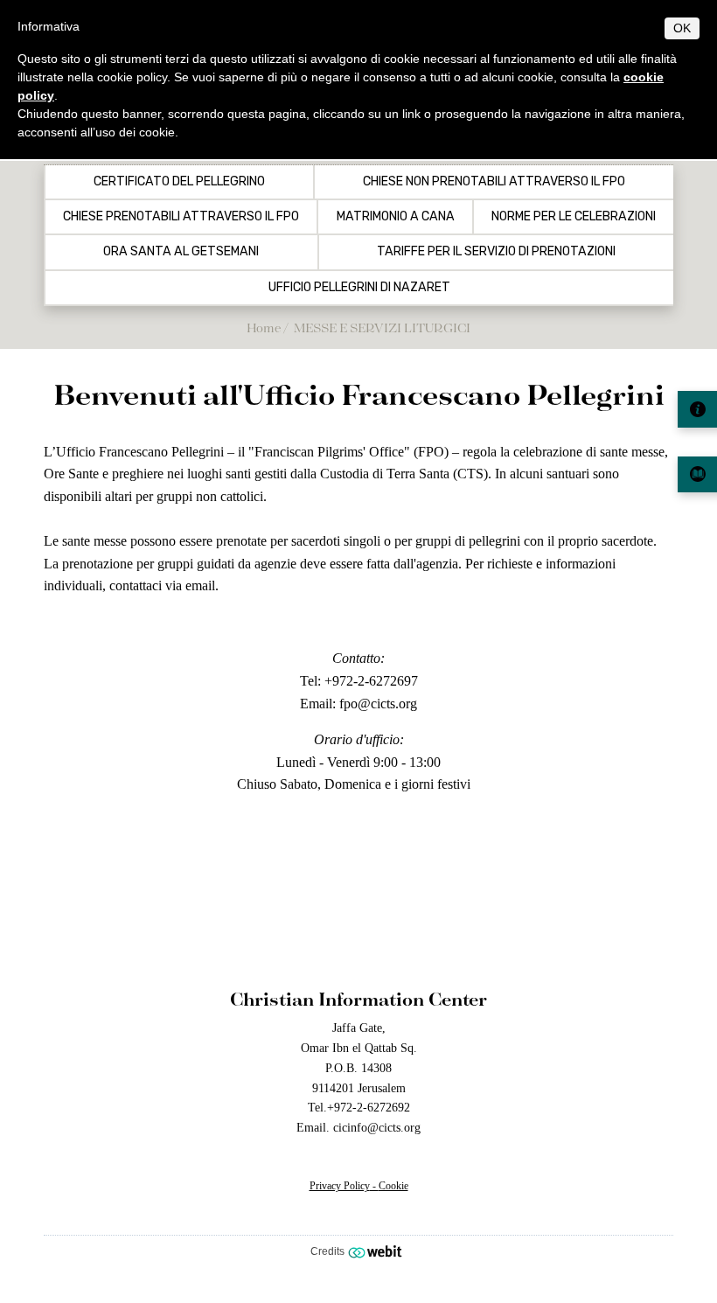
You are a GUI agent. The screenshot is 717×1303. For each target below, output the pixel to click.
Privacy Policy (340, 1186)
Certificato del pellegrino (179, 182)
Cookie (393, 1186)
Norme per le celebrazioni (573, 217)
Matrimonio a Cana (396, 217)
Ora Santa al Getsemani (181, 252)
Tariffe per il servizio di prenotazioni (496, 252)
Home (264, 327)
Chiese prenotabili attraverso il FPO (181, 217)
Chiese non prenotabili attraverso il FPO (494, 182)
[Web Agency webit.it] (377, 1251)
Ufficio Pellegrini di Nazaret (359, 288)
